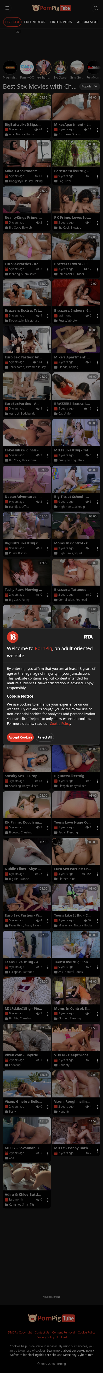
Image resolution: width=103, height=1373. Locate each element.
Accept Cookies (20, 737)
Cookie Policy (60, 723)
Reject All (44, 737)
